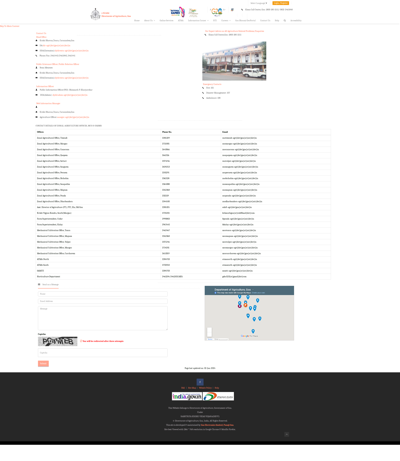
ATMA (180, 20)
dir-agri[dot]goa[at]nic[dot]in (56, 45)
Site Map (192, 388)
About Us (148, 20)
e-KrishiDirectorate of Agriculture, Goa (116, 14)
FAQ (183, 388)
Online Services (166, 20)
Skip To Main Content (9, 26)
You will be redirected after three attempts (103, 341)
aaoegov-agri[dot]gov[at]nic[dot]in (73, 117)
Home (137, 20)
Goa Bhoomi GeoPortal (245, 20)
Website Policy (205, 388)
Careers (224, 20)
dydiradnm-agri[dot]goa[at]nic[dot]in (70, 95)
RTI (215, 20)
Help (277, 20)
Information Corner (197, 20)
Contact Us (265, 20)
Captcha (42, 334)
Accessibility (296, 20)
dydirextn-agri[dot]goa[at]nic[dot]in (72, 50)
